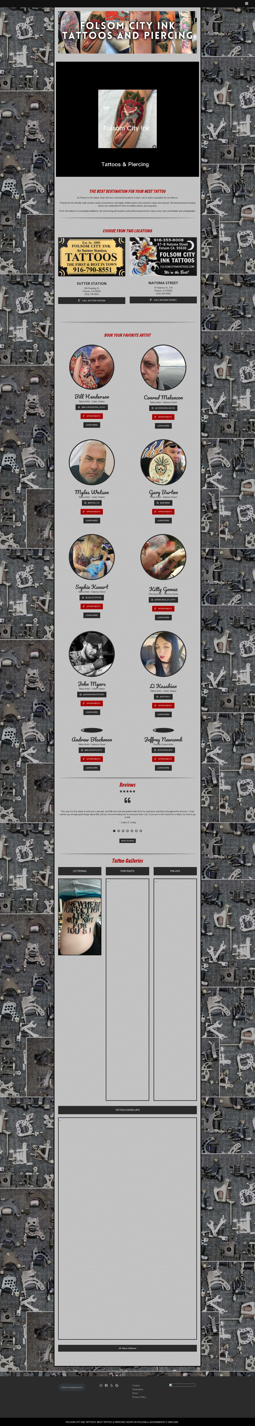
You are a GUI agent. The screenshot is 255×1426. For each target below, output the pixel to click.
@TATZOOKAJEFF (165, 750)
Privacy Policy (139, 1396)
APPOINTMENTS (93, 416)
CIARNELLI (183, 1421)
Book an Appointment (72, 1386)
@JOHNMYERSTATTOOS (93, 695)
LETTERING (79, 870)
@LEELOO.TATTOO (93, 598)
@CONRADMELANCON (165, 408)
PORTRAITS (127, 870)
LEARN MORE (92, 425)
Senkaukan (137, 1388)
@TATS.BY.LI (165, 697)
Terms (135, 1392)
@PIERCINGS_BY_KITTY (165, 600)
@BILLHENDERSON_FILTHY (93, 407)
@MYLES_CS (93, 503)
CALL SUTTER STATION (93, 300)
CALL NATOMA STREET (165, 300)
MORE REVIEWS (127, 840)
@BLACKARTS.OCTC (93, 750)
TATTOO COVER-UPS (127, 1109)
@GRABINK (165, 503)
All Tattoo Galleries (127, 1347)
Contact (136, 1384)
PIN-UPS (175, 870)
